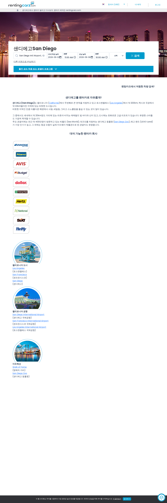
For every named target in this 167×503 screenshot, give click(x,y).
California (54, 102)
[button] (113, 3)
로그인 (157, 4)
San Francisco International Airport (31, 320)
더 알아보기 (117, 499)
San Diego (18, 280)
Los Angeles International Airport (29, 327)
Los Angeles (116, 102)
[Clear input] (43, 55)
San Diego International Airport (28, 314)
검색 (136, 55)
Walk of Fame (20, 367)
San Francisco (20, 274)
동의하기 (127, 499)
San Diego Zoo (121, 121)
